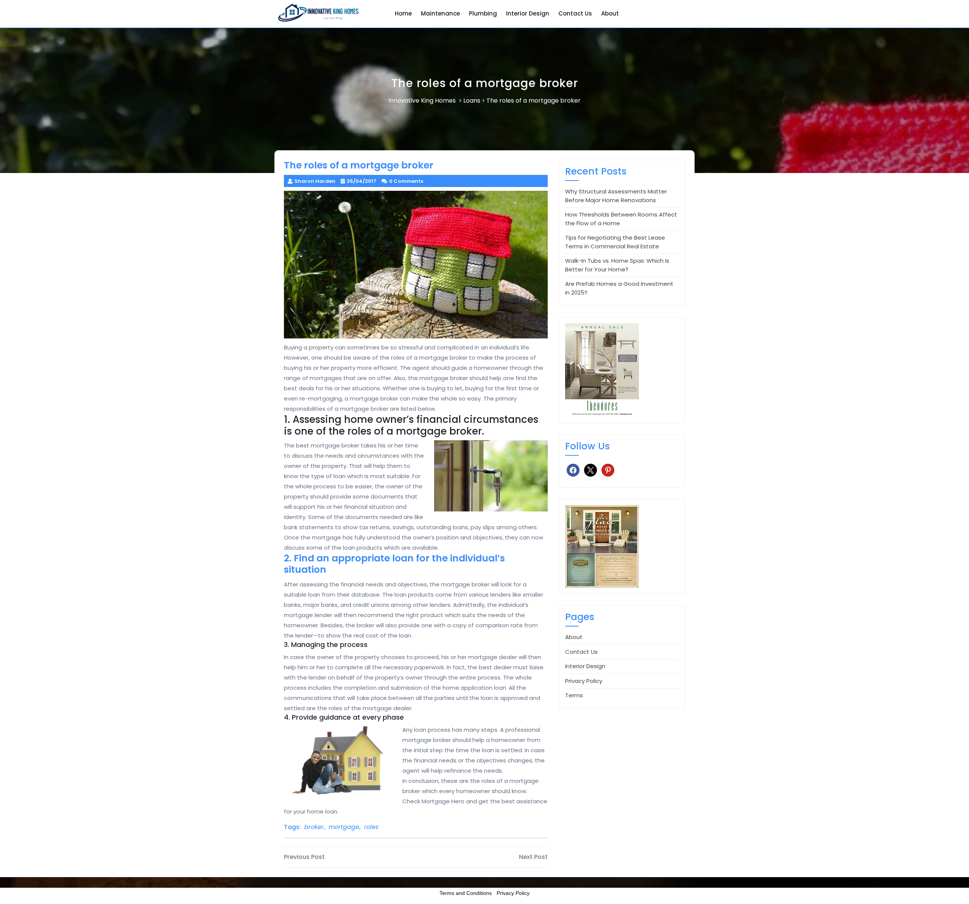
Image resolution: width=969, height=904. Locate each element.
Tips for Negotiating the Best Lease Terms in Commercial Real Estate (615, 242)
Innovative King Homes (422, 100)
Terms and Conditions (465, 893)
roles (371, 827)
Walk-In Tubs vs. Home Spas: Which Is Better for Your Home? (617, 265)
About (610, 13)
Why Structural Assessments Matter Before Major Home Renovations (616, 195)
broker (314, 827)
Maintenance (440, 13)
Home (403, 13)
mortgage (344, 827)
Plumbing (483, 13)
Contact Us (575, 13)
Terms (574, 695)
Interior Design (527, 13)
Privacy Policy (583, 681)
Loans (471, 100)
